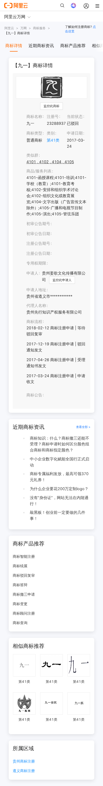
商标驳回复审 (24, 575)
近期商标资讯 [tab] (41, 45)
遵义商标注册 (24, 771)
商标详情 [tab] (13, 45)
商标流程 (34, 321)
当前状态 (75, 116)
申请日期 (75, 133)
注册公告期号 (38, 243)
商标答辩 (20, 585)
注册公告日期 (38, 253)
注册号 (53, 116)
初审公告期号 (38, 223)
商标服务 (39, 28)
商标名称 (34, 116)
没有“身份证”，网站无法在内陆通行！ (59, 500)
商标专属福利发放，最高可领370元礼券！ (59, 476)
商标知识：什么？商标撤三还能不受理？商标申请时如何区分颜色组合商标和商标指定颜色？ (59, 444)
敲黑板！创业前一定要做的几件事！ (57, 515)
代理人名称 (36, 305)
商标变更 (20, 603)
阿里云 (9, 28)
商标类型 (34, 133)
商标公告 (34, 395)
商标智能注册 (24, 556)
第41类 (53, 140)
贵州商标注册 (24, 761)
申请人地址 (36, 289)
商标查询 (20, 622)
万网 (23, 28)
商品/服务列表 (39, 171)
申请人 (32, 273)
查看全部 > (83, 427)
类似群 (32, 155)
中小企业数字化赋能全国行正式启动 (59, 462)
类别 (51, 133)
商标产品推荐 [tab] (73, 45)
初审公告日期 (38, 233)
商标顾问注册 (24, 613)
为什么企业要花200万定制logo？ (59, 488)
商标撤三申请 (24, 594)
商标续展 (20, 566)
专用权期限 (36, 263)
